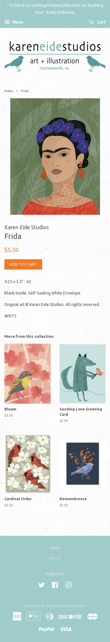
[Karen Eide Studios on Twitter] (41, 586)
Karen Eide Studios (70, 606)
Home (8, 91)
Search (55, 558)
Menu (17, 22)
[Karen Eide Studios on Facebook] (55, 586)
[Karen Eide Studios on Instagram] (68, 586)
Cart (101, 22)
